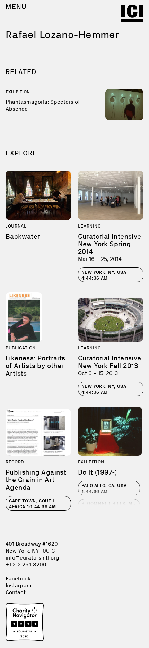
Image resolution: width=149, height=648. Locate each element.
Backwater (23, 236)
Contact (16, 592)
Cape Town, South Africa (32, 503)
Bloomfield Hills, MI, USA (108, 506)
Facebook (18, 578)
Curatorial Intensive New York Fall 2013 (109, 362)
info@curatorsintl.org (32, 557)
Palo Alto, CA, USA (104, 488)
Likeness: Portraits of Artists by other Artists (35, 365)
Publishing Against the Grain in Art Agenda (36, 480)
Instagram (19, 585)
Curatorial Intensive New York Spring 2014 (109, 244)
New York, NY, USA (103, 275)
